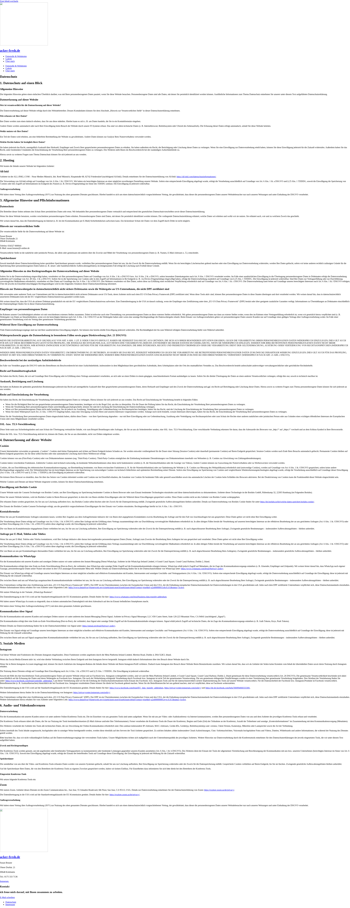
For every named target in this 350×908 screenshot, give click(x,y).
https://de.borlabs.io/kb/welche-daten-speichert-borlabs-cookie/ (287, 502)
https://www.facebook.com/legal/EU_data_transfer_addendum (136, 688)
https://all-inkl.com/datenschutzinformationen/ (196, 176)
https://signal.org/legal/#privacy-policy (98, 626)
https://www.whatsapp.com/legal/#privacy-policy (202, 568)
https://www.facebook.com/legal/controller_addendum (28, 681)
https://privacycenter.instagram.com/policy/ (182, 688)
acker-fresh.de (10, 50)
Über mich (10, 61)
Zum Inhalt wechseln (9, 1)
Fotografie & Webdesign (16, 56)
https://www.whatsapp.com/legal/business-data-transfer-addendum (138, 597)
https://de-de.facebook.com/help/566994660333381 (227, 688)
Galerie (8, 59)
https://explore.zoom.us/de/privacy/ (219, 790)
